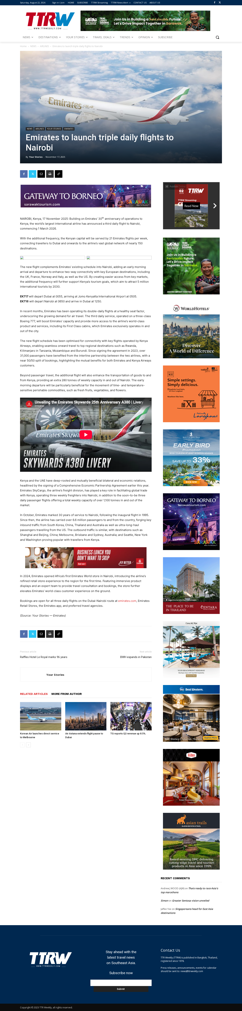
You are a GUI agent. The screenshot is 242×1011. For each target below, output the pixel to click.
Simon (164, 900)
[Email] (41, 174)
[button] (217, 37)
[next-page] (28, 745)
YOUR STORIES (54, 128)
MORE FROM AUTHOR (66, 694)
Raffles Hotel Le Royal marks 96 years (43, 657)
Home (23, 46)
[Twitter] (220, 3)
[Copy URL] (58, 174)
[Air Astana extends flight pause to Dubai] (85, 716)
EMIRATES (68, 128)
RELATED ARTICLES (34, 694)
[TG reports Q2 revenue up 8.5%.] (131, 716)
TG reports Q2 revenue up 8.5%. (128, 733)
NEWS (33, 46)
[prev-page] (22, 745)
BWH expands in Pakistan (136, 657)
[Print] (50, 174)
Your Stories (36, 156)
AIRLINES (44, 46)
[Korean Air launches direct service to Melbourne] (40, 716)
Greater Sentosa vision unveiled (190, 900)
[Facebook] (214, 3)
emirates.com (127, 601)
